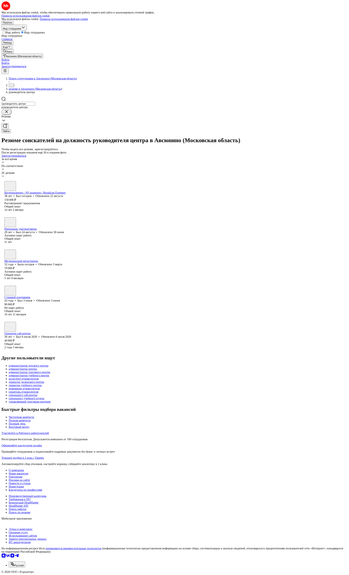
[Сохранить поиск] (5, 126)
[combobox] (18, 104)
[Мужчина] (10, 186)
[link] (7, 51)
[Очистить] (6, 112)
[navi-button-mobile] (5, 71)
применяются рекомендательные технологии (73, 548)
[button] (5, 59)
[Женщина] (10, 254)
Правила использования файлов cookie (64, 19)
